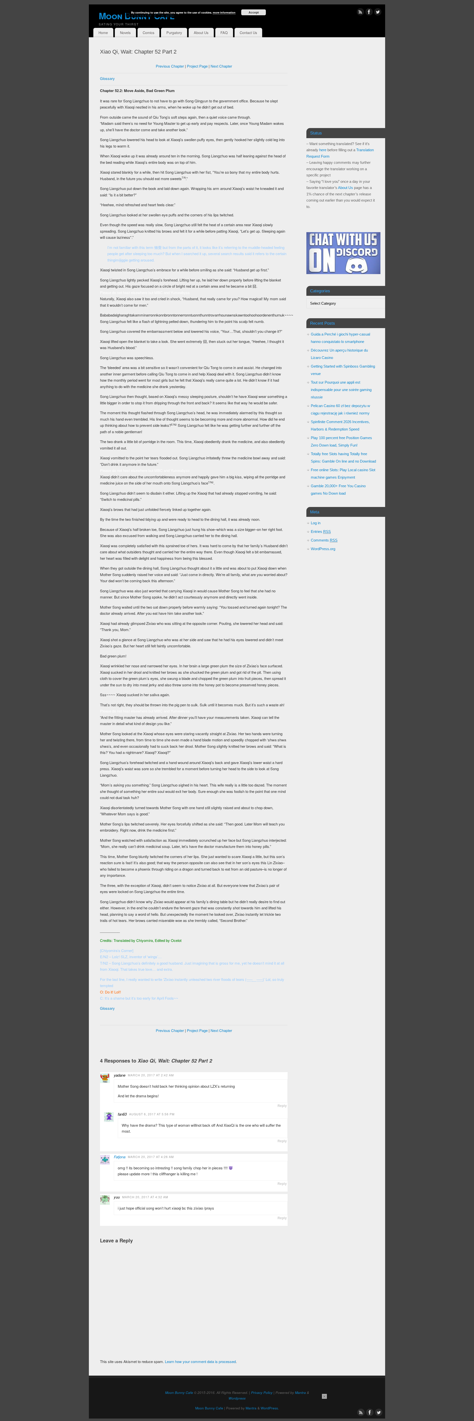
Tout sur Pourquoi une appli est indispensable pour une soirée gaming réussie (341, 389)
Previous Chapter (170, 66)
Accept (254, 12)
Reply (282, 1105)
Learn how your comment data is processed (200, 1361)
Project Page (197, 66)
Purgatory (174, 32)
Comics (148, 32)
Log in (315, 523)
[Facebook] (369, 12)
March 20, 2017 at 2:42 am (151, 1075)
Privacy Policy (262, 1392)
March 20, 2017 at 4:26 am (151, 1157)
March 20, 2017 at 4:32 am (145, 1197)
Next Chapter (221, 66)
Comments (324, 540)
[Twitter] (377, 12)
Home (103, 32)
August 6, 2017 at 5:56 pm (152, 1114)
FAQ (224, 32)
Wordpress (237, 1398)
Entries (321, 531)
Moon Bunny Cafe (179, 1392)
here (322, 150)
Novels (125, 32)
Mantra (300, 1392)
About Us (201, 32)
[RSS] (360, 12)
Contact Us (248, 32)
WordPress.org (323, 549)
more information (224, 12)
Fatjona (119, 1156)
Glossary (107, 78)
